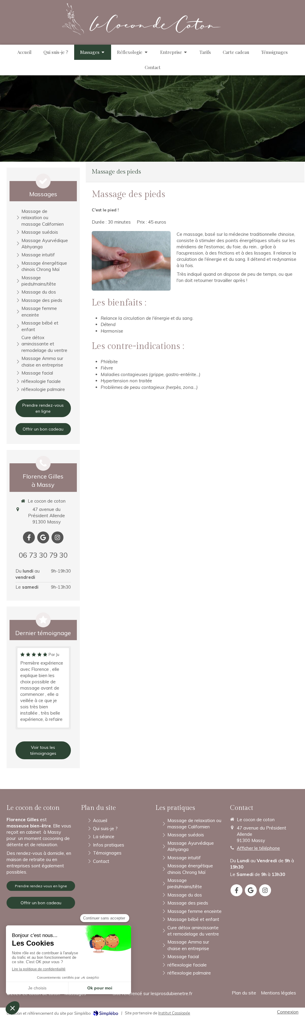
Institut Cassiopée (174, 1013)
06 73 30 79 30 (43, 555)
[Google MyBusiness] (43, 537)
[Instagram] (57, 537)
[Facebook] (29, 537)
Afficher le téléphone (258, 848)
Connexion (287, 1012)
